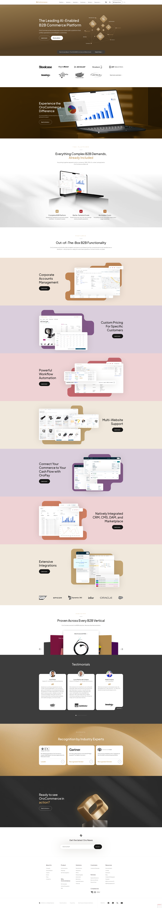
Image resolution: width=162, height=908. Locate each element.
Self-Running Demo (65, 872)
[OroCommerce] (41, 2)
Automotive (78, 877)
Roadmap (63, 870)
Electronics (78, 879)
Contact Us (48, 879)
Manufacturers (79, 868)
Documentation (108, 868)
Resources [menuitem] (97, 2)
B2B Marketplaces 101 (110, 883)
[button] (40, 649)
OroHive (107, 870)
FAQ (62, 888)
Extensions (107, 872)
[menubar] (80, 2)
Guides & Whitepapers (110, 877)
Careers (47, 872)
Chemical (78, 883)
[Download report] (62, 761)
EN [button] (124, 2)
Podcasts (107, 879)
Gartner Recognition (65, 886)
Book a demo (56, 38)
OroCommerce (64, 868)
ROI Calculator (64, 884)
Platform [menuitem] (61, 2)
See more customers (115, 75)
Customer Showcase (95, 868)
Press (47, 877)
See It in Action (45, 122)
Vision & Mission (49, 870)
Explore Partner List (95, 877)
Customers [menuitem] (82, 2)
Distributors (78, 870)
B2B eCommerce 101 (109, 881)
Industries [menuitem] (75, 2)
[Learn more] (119, 761)
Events (47, 874)
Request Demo (117, 2)
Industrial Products (80, 881)
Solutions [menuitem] (68, 2)
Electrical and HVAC (80, 633)
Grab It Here (98, 52)
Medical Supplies (79, 874)
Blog (106, 874)
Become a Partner (94, 880)
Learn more (44, 38)
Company (48, 868)
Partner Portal (93, 882)
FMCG (77, 872)
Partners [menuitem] (90, 2)
